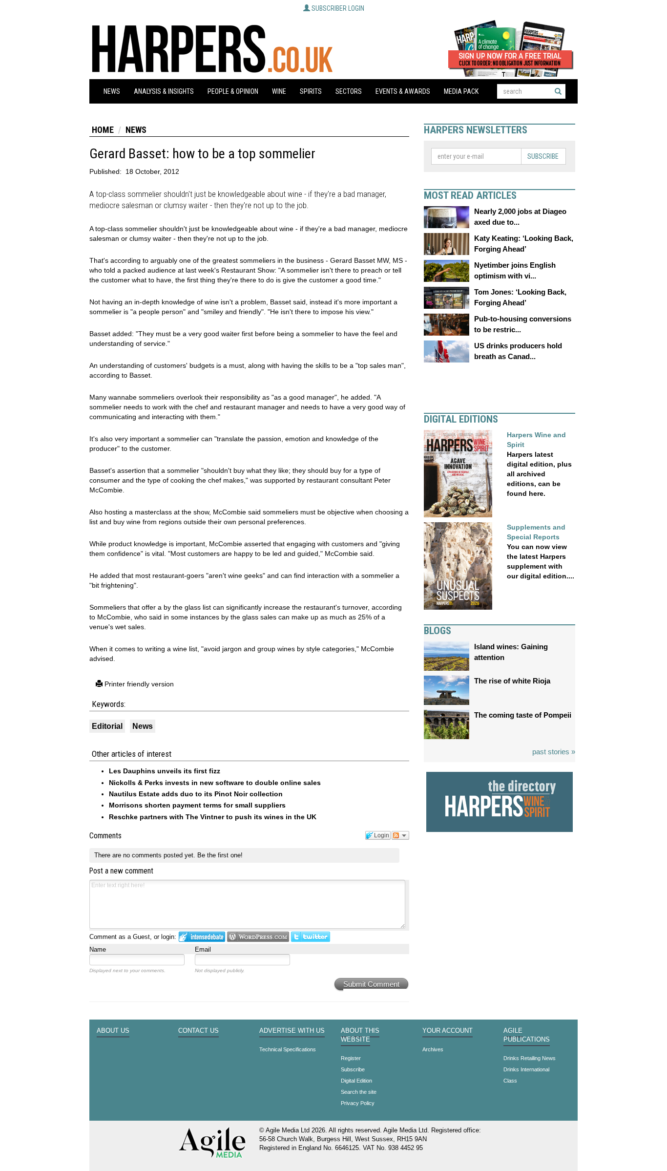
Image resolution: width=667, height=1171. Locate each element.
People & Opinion (233, 91)
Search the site (358, 1092)
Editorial (107, 726)
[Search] (558, 91)
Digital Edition (356, 1081)
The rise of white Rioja (512, 681)
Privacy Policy (358, 1103)
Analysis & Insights (164, 91)
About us (113, 1030)
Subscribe (543, 156)
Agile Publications (526, 1035)
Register (351, 1058)
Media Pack (461, 91)
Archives (432, 1049)
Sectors (348, 91)
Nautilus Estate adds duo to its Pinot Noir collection (196, 794)
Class (510, 1081)
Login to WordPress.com (258, 937)
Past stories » (553, 751)
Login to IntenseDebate (202, 937)
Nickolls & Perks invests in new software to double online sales (215, 783)
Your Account (447, 1030)
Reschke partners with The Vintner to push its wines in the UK (212, 817)
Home (103, 130)
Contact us (198, 1030)
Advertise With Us (292, 1030)
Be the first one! (220, 855)
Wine (279, 91)
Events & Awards (402, 91)
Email (203, 949)
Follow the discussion (400, 835)
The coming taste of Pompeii (522, 715)
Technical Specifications (287, 1049)
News (112, 91)
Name (97, 949)
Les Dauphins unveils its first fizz (164, 771)
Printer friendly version (138, 684)
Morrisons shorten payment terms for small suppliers (197, 805)
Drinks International (526, 1069)
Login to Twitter (310, 937)
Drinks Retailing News (529, 1058)
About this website (360, 1035)
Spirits (311, 91)
